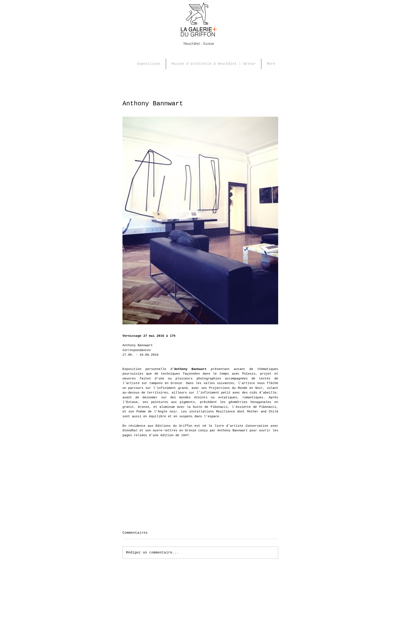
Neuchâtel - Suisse (198, 44)
